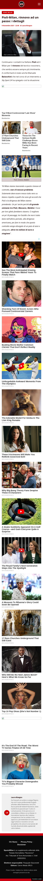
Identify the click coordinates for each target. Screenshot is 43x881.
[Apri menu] (39, 4)
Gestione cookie (37, 879)
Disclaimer (21, 845)
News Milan (7, 12)
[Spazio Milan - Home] (21, 4)
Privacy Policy (26, 842)
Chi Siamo (13, 842)
